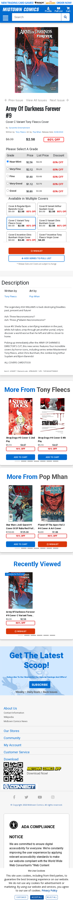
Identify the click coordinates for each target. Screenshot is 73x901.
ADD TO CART (20, 457)
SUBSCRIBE (40, 684)
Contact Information (14, 712)
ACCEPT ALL (37, 897)
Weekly (20, 691)
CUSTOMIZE (21, 897)
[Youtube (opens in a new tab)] (39, 797)
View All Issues (36, 100)
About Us (10, 708)
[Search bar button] (65, 17)
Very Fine (15, 168)
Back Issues (50, 691)
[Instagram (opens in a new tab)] (53, 797)
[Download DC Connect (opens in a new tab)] (38, 786)
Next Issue (57, 100)
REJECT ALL (52, 897)
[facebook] (14, 797)
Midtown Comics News (15, 721)
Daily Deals (33, 691)
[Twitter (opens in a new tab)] (26, 797)
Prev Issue (16, 100)
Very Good (16, 183)
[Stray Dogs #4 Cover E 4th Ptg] (52, 416)
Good (13, 190)
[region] (8, 420)
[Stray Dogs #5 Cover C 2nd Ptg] (20, 416)
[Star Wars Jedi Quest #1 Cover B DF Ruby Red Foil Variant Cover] (20, 503)
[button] (48, 10)
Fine (12, 176)
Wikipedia (9, 717)
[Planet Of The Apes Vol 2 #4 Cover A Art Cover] (52, 503)
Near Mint (15, 161)
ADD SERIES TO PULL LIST (37, 258)
